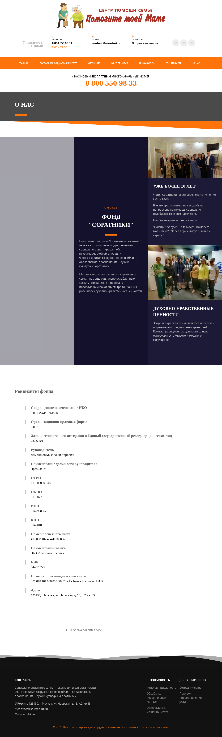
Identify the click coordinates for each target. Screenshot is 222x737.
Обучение (94, 63)
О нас (196, 63)
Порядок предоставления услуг (191, 698)
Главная (23, 63)
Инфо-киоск (146, 63)
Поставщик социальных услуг (58, 63)
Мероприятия (119, 63)
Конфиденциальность (161, 688)
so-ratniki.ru (26, 714)
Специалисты (173, 63)
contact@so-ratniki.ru (32, 709)
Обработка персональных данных (156, 698)
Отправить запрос (145, 43)
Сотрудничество (191, 688)
